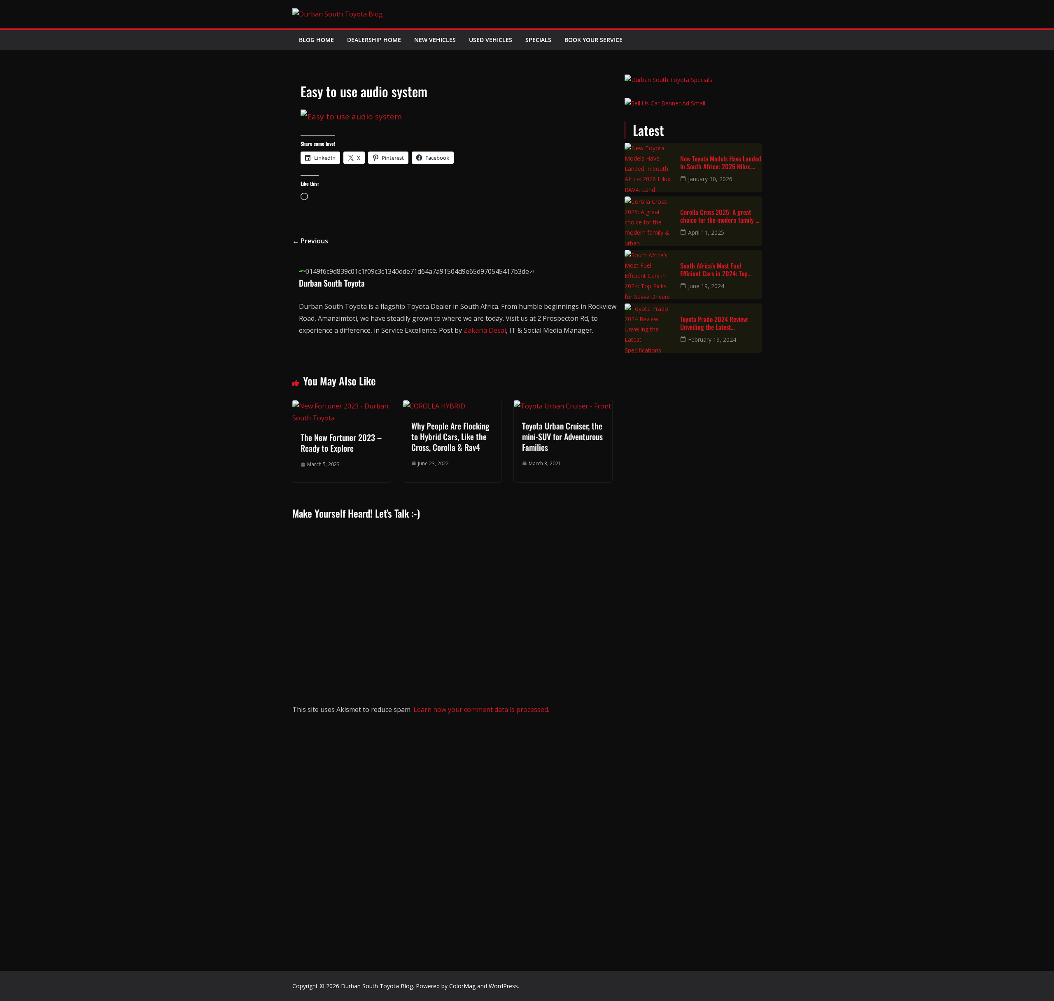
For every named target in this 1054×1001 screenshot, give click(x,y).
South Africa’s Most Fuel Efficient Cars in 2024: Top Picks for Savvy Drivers (714, 270)
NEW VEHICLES (435, 40)
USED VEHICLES (490, 40)
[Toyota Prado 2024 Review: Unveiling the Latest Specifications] (649, 328)
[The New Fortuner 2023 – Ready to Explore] (341, 406)
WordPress (503, 986)
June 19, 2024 (706, 286)
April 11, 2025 (706, 232)
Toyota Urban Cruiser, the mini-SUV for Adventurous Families (562, 436)
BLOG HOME (316, 40)
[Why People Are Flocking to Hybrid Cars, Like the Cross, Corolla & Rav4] (434, 406)
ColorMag (462, 986)
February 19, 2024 (712, 339)
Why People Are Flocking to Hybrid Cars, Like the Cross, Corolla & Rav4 (450, 436)
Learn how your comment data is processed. (481, 709)
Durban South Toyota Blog (377, 986)
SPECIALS (538, 40)
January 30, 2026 (710, 179)
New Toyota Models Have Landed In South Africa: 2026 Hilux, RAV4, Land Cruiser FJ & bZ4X (720, 162)
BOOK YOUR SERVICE (593, 40)
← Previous (310, 240)
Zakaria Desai (485, 330)
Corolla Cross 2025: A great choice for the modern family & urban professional (719, 216)
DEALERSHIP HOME (374, 40)
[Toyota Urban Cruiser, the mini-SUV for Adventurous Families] (562, 406)
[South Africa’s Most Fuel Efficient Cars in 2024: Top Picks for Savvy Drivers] (649, 274)
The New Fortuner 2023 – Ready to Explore (341, 442)
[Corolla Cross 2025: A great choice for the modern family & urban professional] (649, 221)
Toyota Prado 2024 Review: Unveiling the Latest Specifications (714, 323)
